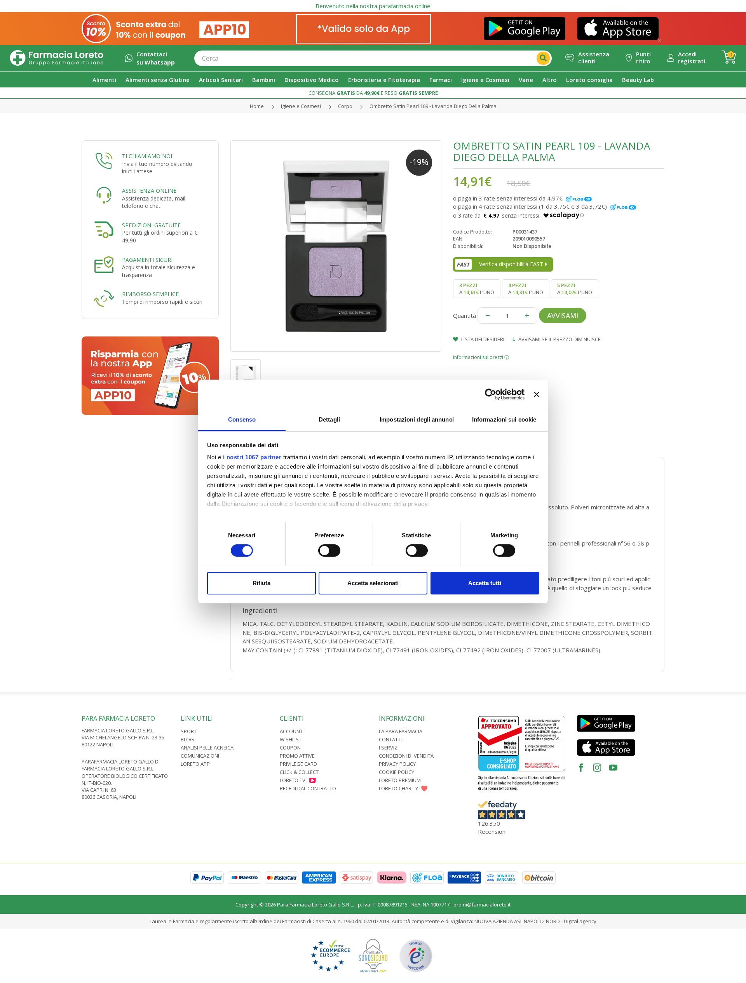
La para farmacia (400, 731)
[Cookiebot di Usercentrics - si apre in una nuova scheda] (491, 394)
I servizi (389, 747)
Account (291, 731)
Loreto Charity (398, 788)
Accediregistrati (691, 57)
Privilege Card (298, 763)
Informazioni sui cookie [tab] (504, 419)
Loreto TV (292, 780)
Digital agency (580, 921)
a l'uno (476, 289)
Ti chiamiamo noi (147, 156)
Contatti (390, 739)
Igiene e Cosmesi (301, 106)
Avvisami (562, 315)
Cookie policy (396, 772)
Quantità (464, 315)
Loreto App (195, 763)
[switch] (329, 550)
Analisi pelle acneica (207, 747)
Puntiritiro (643, 57)
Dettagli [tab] (329, 419)
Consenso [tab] (242, 419)
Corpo (345, 106)
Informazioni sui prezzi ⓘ (481, 357)
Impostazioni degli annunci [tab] (417, 419)
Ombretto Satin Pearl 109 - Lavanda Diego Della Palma (433, 106)
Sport (189, 731)
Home (257, 106)
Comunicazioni (200, 755)
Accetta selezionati (373, 583)
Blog (187, 739)
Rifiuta (261, 583)
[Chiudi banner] (536, 394)
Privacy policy (397, 763)
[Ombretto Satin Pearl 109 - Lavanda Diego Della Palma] (336, 246)
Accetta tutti (484, 583)
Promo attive (297, 755)
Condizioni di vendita (406, 755)
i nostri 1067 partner (252, 457)
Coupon (290, 747)
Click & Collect (299, 772)
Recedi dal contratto (308, 788)
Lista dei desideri (482, 339)
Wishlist (291, 739)
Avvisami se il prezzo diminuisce (559, 339)
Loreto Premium (400, 780)
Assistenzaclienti (593, 57)
